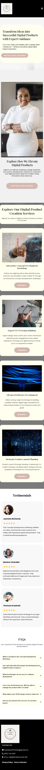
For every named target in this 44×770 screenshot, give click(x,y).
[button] (42, 9)
